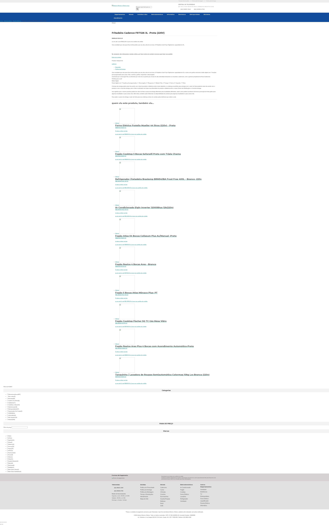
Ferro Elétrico (204, 498)
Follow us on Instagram (175, 1)
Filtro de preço (7, 427)
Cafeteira (12, 402)
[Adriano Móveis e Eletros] (120, 6)
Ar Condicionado (185, 487)
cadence (114, 64)
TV (201, 494)
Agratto (11, 440)
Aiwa (10, 442)
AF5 (10, 438)
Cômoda (163, 492)
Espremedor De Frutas (15, 411)
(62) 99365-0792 (199, 9)
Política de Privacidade (147, 487)
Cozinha (162, 494)
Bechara (11, 465)
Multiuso (162, 501)
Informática (170, 14)
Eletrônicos (182, 14)
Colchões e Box (142, 14)
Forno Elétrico (184, 494)
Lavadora (183, 496)
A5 (9, 436)
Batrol (10, 463)
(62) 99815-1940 (186, 9)
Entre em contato (116, 57)
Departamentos (120, 14)
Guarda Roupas (165, 499)
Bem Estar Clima (13, 469)
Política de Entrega (211, 1)
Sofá (161, 505)
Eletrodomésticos (157, 14)
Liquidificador (204, 501)
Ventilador (183, 501)
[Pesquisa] (137, 9)
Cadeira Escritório (14, 400)
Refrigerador (184, 499)
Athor (10, 457)
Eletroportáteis (195, 14)
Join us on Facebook (173, 1)
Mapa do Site (144, 499)
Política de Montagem (197, 1)
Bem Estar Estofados (14, 471)
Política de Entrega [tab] (120, 69)
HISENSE (11, 413)
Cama (162, 490)
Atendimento (118, 18)
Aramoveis (12, 452)
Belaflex (11, 467)
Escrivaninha (164, 496)
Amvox (11, 446)
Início (1, 21)
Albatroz (11, 444)
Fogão (182, 490)
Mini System (12, 417)
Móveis (131, 14)
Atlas (10, 459)
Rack (161, 503)
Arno (10, 454)
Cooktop (182, 492)
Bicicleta (11, 398)
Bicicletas (207, 14)
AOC (10, 450)
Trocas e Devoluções (183, 1)
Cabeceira (163, 487)
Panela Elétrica (17, 21)
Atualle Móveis (13, 461)
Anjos (10, 448)
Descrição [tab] (118, 67)
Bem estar (11, 396)
